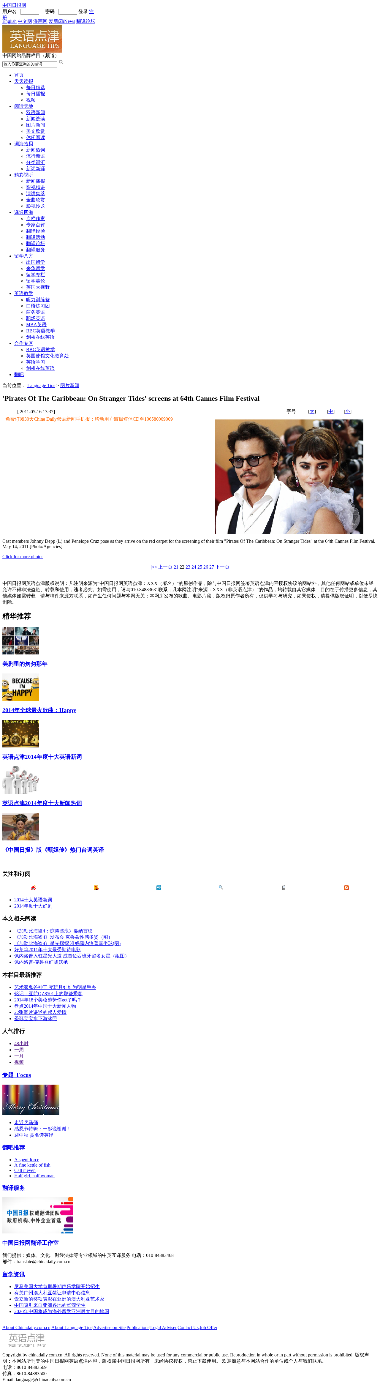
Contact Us (188, 1327)
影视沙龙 (35, 206)
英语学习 (35, 362)
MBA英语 (36, 324)
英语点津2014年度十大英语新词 (42, 757)
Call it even (25, 1170)
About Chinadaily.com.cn (26, 1327)
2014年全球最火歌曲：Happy (39, 710)
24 (193, 566)
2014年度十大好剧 (33, 905)
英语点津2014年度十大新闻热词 (42, 803)
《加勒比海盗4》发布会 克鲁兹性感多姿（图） (63, 937)
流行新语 (35, 156)
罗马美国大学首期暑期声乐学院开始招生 (57, 1286)
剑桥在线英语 (40, 337)
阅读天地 (23, 106)
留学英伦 (35, 280)
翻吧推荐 (13, 1147)
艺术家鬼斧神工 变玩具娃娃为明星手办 (55, 987)
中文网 (25, 21)
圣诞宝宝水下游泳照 (35, 1018)
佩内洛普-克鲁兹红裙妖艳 (41, 962)
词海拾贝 (23, 143)
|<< (154, 566)
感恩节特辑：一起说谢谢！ (42, 1128)
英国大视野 (38, 287)
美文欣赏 (35, 131)
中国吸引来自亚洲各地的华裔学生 (50, 1305)
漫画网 (40, 21)
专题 (16, 1075)
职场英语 (35, 318)
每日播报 (35, 93)
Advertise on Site (109, 1327)
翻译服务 (35, 249)
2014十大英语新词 (33, 899)
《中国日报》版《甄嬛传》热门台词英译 (53, 850)
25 (199, 566)
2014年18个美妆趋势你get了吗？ (48, 999)
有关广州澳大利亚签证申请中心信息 (52, 1292)
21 (176, 566)
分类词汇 (35, 162)
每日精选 (35, 87)
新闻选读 (35, 118)
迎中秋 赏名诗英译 (33, 1134)
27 (211, 566)
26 (205, 566)
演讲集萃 (35, 193)
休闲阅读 (35, 137)
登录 (83, 11)
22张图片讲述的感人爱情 (40, 1012)
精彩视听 (23, 174)
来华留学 (35, 268)
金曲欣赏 (35, 199)
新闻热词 (35, 149)
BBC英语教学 (40, 330)
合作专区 (23, 343)
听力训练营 (38, 299)
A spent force (26, 1159)
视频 (31, 99)
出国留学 (35, 262)
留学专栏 (35, 274)
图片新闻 (35, 124)
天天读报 (23, 81)
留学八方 (23, 255)
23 (188, 566)
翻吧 (19, 374)
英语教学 (23, 293)
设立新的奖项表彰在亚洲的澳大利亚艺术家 (59, 1298)
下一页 (222, 566)
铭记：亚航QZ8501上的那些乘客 (48, 993)
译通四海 (23, 212)
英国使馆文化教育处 (47, 355)
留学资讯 (13, 1274)
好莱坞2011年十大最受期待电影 (47, 949)
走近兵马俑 (26, 1122)
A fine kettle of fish (32, 1164)
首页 (19, 75)
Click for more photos (22, 556)
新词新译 (35, 168)
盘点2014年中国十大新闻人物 (45, 1006)
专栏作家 (35, 218)
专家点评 (35, 224)
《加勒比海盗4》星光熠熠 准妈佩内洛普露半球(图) (67, 943)
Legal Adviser (163, 1327)
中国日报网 (14, 5)
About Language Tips (71, 1327)
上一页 (165, 566)
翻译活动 (35, 237)
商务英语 (35, 312)
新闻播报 (35, 181)
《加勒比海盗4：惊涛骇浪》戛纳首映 (53, 930)
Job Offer (208, 1327)
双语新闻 (35, 112)
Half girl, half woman (34, 1175)
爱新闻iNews (62, 21)
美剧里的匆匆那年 (25, 664)
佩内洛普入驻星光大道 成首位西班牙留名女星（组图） (71, 955)
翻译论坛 (85, 21)
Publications (137, 1327)
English (9, 21)
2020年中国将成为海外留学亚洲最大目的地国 (61, 1311)
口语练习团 (38, 305)
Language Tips (41, 385)
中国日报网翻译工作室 (30, 1243)
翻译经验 (35, 230)
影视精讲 (35, 187)
